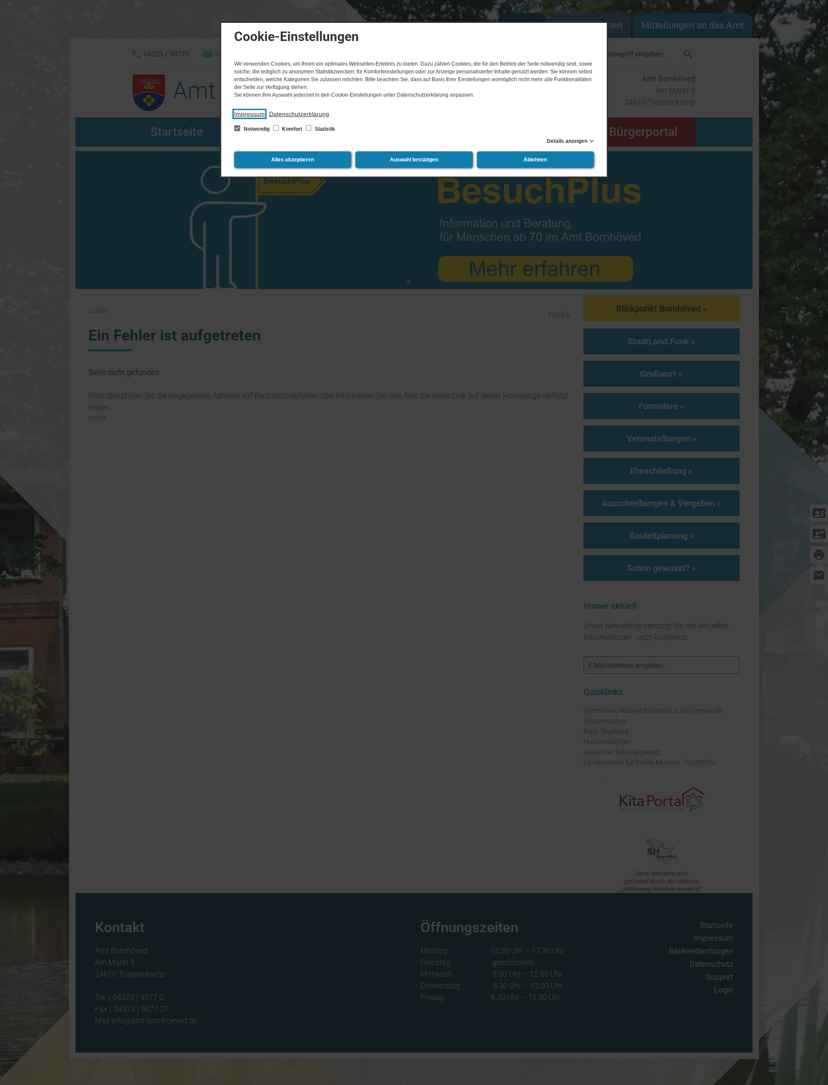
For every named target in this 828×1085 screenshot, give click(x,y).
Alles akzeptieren (292, 160)
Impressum (249, 113)
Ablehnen (535, 160)
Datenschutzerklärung (299, 113)
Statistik (324, 129)
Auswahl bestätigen (414, 160)
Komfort (292, 129)
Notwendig (256, 129)
